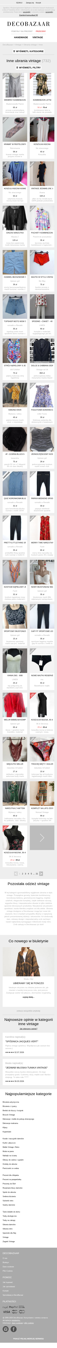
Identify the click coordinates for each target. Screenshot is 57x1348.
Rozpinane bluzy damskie (12, 1188)
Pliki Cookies (8, 1271)
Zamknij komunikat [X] (28, 15)
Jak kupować (8, 1282)
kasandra (15, 458)
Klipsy (5, 1128)
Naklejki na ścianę (10, 1156)
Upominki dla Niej (9, 1233)
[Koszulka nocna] (42, 129)
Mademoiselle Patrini (15, 104)
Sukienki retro (8, 1201)
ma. (42, 679)
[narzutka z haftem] (15, 793)
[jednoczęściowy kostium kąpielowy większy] (42, 439)
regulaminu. (16, 1320)
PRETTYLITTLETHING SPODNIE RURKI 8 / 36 (24, 543)
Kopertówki (7, 1132)
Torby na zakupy (9, 1220)
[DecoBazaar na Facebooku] (14, 1329)
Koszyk (38, 3)
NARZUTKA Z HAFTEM (15, 808)
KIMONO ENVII (14, 410)
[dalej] (42, 838)
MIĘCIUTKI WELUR (15, 764)
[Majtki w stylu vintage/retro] (42, 262)
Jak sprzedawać (9, 1287)
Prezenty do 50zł (9, 1184)
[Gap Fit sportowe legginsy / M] (42, 616)
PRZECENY (41, 31)
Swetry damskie (9, 1205)
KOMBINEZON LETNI (42, 100)
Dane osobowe (8, 1267)
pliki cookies (29, 1323)
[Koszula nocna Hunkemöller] (15, 173)
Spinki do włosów (9, 1192)
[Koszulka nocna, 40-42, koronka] (42, 705)
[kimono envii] (15, 395)
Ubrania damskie (9, 1225)
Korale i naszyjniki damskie (13, 1139)
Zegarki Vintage (9, 1241)
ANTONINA (15, 369)
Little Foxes (42, 414)
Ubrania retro (7, 1229)
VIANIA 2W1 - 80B (15, 675)
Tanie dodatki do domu (11, 1212)
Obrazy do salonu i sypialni (13, 1160)
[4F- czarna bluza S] (15, 439)
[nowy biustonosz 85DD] (42, 572)
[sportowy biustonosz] (15, 616)
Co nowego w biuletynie (28, 941)
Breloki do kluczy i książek (13, 1111)
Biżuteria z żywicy (10, 1106)
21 (37, 874)
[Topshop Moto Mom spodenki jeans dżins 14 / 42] (15, 306)
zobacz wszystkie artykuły (28, 1011)
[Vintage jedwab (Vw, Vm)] (42, 173)
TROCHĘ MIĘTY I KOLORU (43, 764)
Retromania (15, 148)
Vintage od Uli (42, 369)
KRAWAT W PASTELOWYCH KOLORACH (21, 144)
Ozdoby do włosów (10, 1164)
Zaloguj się (30, 3)
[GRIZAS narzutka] (15, 218)
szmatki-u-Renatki (15, 325)
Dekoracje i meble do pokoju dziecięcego (18, 1119)
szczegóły (26, 12)
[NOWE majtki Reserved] (42, 660)
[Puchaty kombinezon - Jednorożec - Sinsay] (42, 218)
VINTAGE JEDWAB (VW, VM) (43, 188)
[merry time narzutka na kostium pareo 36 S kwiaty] (42, 528)
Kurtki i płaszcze (9, 1143)
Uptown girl (15, 281)
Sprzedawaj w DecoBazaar (13, 1295)
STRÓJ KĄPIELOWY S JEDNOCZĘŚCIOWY (22, 366)
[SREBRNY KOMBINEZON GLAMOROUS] (15, 85)
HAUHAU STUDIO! (15, 768)
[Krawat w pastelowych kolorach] (15, 129)
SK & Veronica (42, 724)
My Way (42, 281)
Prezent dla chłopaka (11, 1175)
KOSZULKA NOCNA (42, 144)
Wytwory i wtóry (14, 414)
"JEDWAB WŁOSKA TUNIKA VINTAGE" (26, 1067)
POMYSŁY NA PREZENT (22, 31)
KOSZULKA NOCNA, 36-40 (15, 852)
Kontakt (6, 1291)
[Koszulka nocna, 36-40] (15, 838)
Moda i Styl (28, 979)
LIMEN (42, 325)
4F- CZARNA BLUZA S (14, 454)
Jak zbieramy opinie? (28, 1029)
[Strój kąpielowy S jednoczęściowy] (15, 351)
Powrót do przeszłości (42, 237)
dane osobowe (17, 1323)
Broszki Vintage (9, 1115)
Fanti (42, 547)
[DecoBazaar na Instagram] (6, 1329)
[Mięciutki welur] (15, 749)
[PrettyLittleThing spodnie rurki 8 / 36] (15, 528)
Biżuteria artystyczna (11, 1102)
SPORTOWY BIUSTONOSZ (15, 631)
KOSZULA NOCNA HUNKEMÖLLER (19, 188)
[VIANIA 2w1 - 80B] (15, 660)
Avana (42, 192)
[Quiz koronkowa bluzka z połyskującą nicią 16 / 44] (15, 483)
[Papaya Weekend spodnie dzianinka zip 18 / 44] (42, 483)
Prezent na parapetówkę (12, 1179)
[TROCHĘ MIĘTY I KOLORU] (42, 749)
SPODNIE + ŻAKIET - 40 (42, 321)
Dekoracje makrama (10, 1123)
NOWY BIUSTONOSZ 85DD (43, 587)
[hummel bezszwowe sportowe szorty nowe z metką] (15, 262)
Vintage (5, 1237)
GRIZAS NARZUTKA (15, 233)
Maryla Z (15, 237)
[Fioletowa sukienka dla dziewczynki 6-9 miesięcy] (42, 395)
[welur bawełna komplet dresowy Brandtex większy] (15, 705)
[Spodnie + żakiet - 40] (42, 306)
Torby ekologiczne (10, 1216)
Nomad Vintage (42, 812)
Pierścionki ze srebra (11, 1168)
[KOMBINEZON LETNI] (42, 85)
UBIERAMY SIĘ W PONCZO (28, 983)
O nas (5, 1258)
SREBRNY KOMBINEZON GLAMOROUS (21, 100)
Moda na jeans (8, 1151)
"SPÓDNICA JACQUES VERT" (21, 1041)
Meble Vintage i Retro (11, 1147)
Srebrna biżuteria (9, 1196)
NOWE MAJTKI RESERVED (42, 675)
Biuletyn (6, 1262)
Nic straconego (42, 148)
